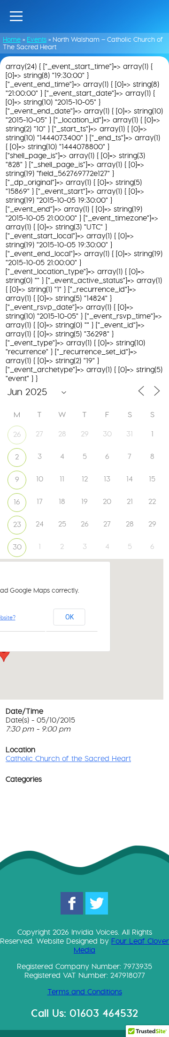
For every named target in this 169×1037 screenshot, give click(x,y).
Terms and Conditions (84, 991)
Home (12, 39)
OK (69, 617)
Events (36, 39)
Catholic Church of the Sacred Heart (68, 758)
